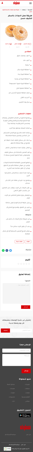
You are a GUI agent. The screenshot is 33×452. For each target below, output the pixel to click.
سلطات (27, 389)
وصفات (23, 10)
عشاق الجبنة (11, 384)
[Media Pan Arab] (7, 449)
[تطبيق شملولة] (16, 415)
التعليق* (27, 281)
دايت (13, 401)
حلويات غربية (19, 241)
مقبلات (27, 393)
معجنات (12, 389)
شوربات (27, 384)
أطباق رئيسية (26, 397)
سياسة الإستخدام (10, 434)
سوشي (27, 401)
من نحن (28, 434)
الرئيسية (30, 10)
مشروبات (12, 397)
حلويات (28, 241)
